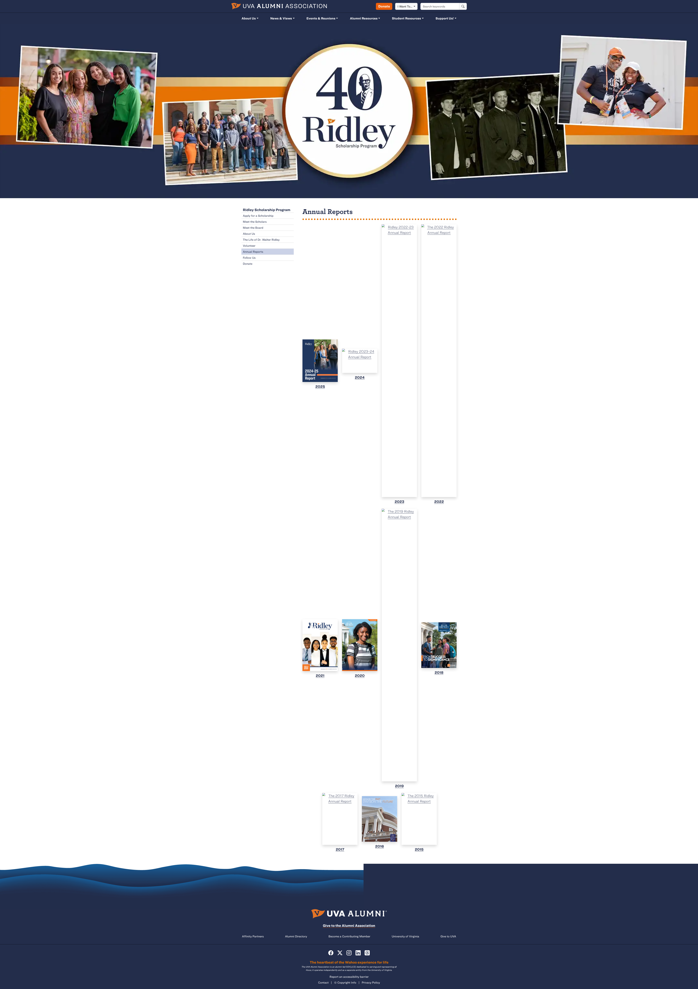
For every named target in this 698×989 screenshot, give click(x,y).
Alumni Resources (364, 18)
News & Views (281, 18)
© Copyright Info (345, 982)
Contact (323, 982)
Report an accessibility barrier (349, 976)
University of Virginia (405, 936)
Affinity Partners (253, 936)
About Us (249, 18)
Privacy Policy (371, 982)
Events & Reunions (320, 18)
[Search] (463, 6)
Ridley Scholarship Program (266, 210)
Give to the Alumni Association (349, 925)
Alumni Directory (296, 936)
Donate (384, 6)
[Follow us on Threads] (367, 953)
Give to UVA (448, 936)
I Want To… (405, 6)
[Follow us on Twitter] (339, 953)
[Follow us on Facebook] (330, 953)
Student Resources (406, 18)
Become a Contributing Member (349, 936)
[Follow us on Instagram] (349, 953)
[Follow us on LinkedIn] (358, 953)
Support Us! (445, 18)
